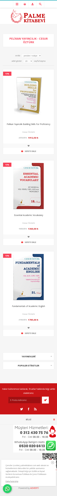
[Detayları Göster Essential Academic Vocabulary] (28, 186)
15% (7, 73)
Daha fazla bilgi (12, 481)
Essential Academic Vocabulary (28, 215)
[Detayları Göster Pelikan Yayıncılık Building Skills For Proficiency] (28, 95)
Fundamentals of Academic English (28, 306)
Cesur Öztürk (28, 132)
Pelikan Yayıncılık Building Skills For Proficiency (28, 124)
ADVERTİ (34, 488)
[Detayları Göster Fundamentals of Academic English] (28, 277)
